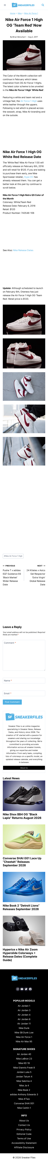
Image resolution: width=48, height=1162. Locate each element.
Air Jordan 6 (24, 1019)
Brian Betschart (19, 37)
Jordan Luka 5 (24, 1072)
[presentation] (24, 796)
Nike (20, 13)
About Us (24, 1120)
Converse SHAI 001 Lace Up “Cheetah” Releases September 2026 (22, 862)
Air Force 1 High (28, 101)
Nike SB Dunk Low (24, 1032)
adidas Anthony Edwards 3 (24, 1094)
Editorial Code (24, 1134)
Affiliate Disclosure (24, 1147)
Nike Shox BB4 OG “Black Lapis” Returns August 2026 (22, 816)
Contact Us (24, 1125)
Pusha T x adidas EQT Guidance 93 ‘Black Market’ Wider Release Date (12, 575)
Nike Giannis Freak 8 (24, 1067)
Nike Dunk (24, 1028)
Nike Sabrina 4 (24, 1081)
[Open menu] (5, 5)
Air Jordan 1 (24, 1006)
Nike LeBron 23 (24, 1058)
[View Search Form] (43, 5)
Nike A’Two (24, 1099)
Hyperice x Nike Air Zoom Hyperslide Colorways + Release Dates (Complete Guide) (20, 955)
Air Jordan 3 (24, 1010)
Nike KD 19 (24, 1063)
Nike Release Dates (23, 250)
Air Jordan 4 (24, 1014)
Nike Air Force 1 (31, 13)
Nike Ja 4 (24, 1085)
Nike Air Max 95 (24, 1041)
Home (12, 13)
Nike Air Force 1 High (13, 556)
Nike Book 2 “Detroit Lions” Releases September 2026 (21, 907)
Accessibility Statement (24, 1143)
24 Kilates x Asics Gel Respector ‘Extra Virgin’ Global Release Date (36, 575)
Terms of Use (24, 1138)
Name (8, 680)
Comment (10, 643)
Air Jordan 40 (24, 1054)
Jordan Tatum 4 (24, 1076)
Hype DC (28, 177)
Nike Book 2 (24, 1090)
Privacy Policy (24, 1129)
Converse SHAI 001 (24, 1103)
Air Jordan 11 (24, 1023)
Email (7, 693)
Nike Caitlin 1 (24, 1108)
